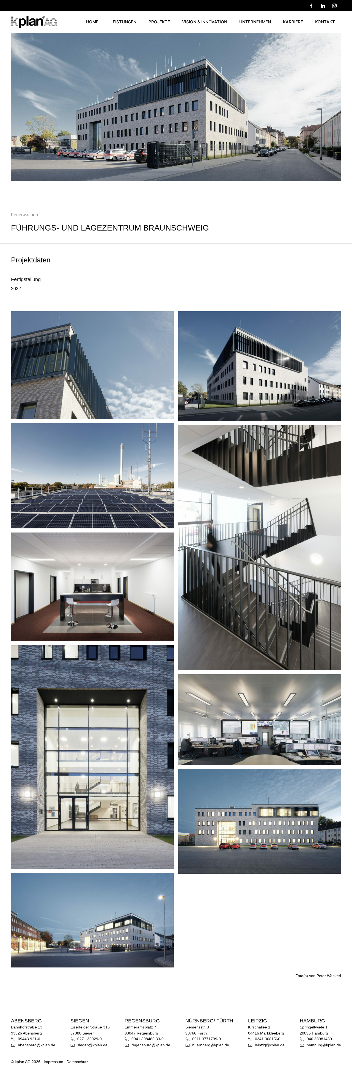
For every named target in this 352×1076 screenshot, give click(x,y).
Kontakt (325, 21)
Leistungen (123, 21)
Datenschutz (77, 1062)
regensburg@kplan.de (150, 1045)
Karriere (293, 21)
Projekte (159, 21)
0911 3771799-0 (206, 1039)
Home (92, 21)
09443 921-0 (28, 1039)
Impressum (53, 1062)
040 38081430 (319, 1039)
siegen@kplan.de (92, 1045)
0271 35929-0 (89, 1039)
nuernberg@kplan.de (210, 1045)
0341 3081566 (267, 1039)
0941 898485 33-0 (147, 1039)
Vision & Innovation (204, 21)
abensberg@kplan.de (36, 1045)
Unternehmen (255, 21)
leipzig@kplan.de (269, 1045)
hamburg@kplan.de (323, 1045)
